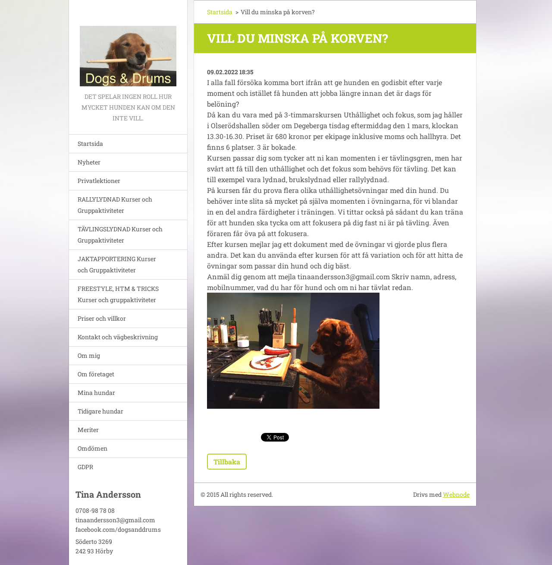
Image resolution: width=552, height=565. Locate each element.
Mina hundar (96, 392)
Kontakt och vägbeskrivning (118, 337)
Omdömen (92, 448)
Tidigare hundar (100, 411)
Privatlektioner (99, 181)
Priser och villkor (102, 318)
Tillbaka (226, 461)
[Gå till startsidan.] (128, 45)
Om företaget (96, 374)
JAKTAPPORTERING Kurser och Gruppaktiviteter (117, 264)
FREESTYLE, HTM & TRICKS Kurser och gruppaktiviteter (118, 294)
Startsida (90, 143)
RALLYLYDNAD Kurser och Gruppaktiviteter (115, 205)
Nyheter (89, 162)
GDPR (85, 467)
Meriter (88, 430)
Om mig (89, 355)
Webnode (456, 494)
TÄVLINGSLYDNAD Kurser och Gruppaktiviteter (120, 234)
